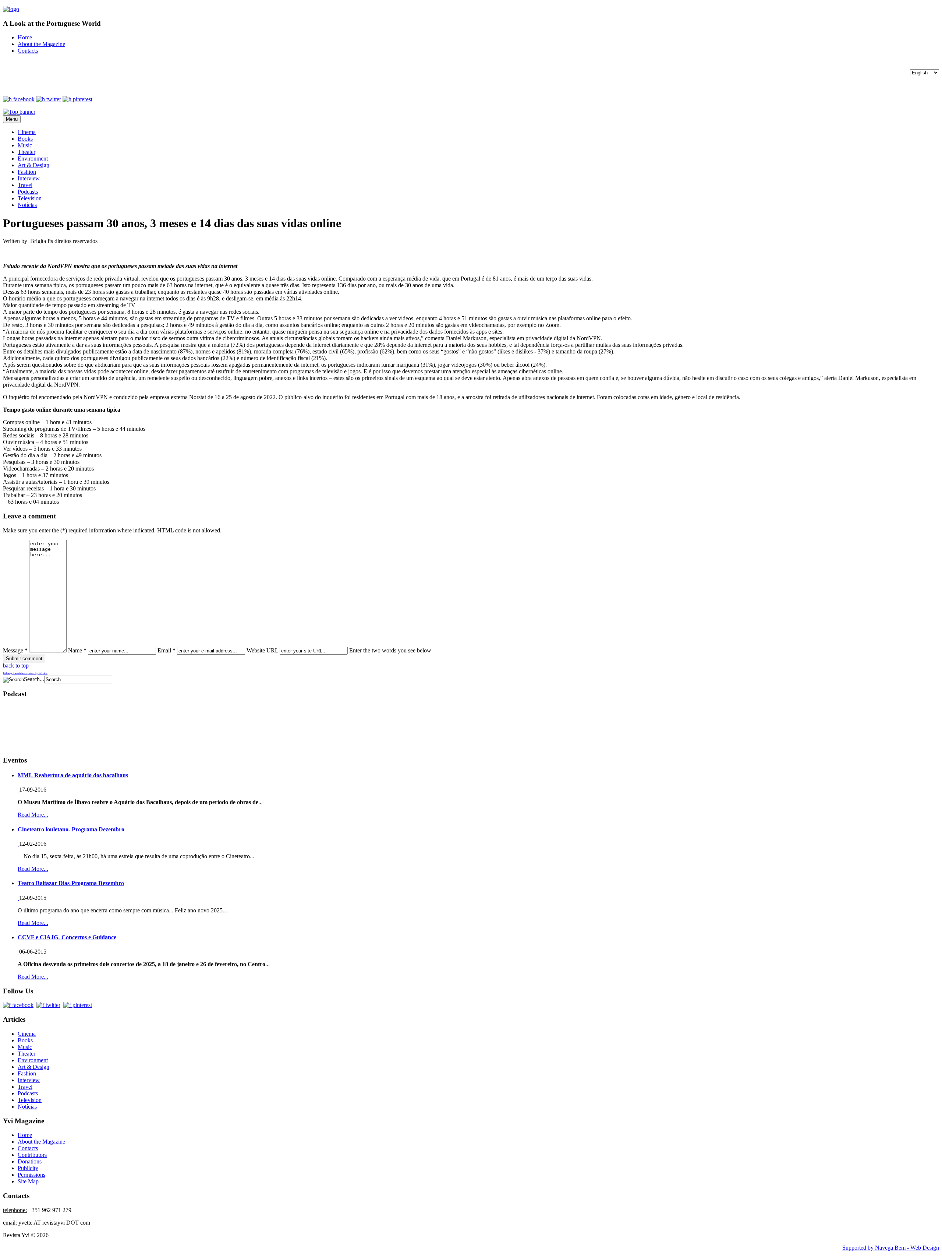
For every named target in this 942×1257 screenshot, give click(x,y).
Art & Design (33, 165)
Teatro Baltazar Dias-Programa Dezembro (71, 883)
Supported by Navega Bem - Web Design (890, 1247)
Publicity (28, 1168)
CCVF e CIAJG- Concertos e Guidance (67, 937)
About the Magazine (41, 44)
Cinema (27, 132)
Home (25, 37)
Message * (15, 650)
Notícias (27, 205)
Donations (30, 1161)
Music (25, 145)
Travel (25, 185)
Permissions (31, 1175)
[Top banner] (19, 112)
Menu (12, 119)
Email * (166, 650)
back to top (16, 665)
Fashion (27, 172)
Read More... (33, 814)
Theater (26, 152)
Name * (77, 650)
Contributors (32, 1155)
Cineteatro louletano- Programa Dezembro (71, 829)
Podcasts (28, 192)
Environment (33, 158)
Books (25, 138)
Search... (34, 679)
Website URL (262, 650)
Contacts (28, 50)
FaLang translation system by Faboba (25, 673)
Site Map (28, 1181)
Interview (29, 178)
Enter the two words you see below (390, 650)
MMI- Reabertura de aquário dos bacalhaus (73, 775)
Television (30, 198)
